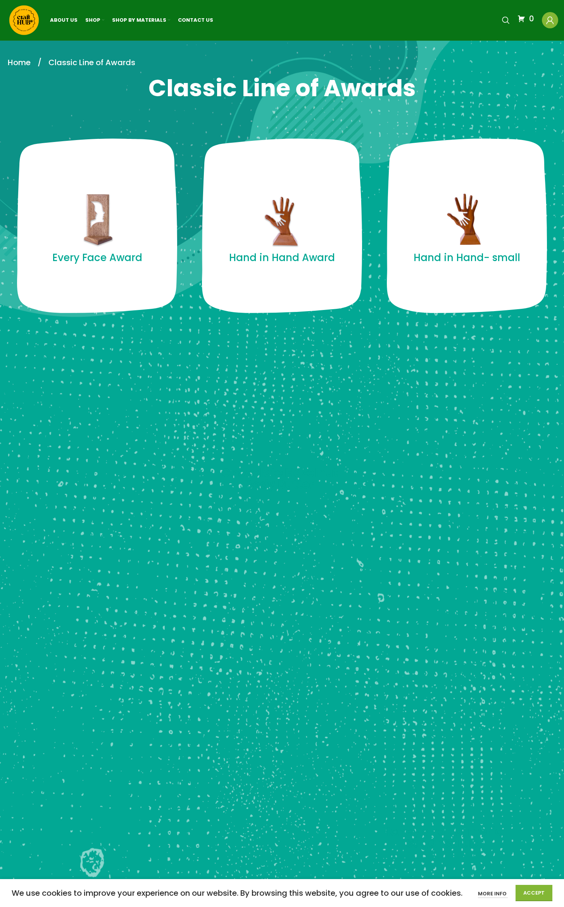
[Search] (506, 20)
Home (20, 62)
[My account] (550, 20)
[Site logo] (24, 19)
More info (493, 893)
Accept (534, 893)
